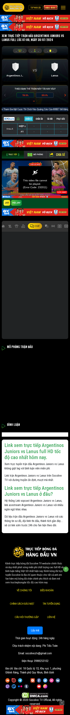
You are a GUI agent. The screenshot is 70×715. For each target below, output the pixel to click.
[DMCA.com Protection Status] (35, 695)
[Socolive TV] (13, 7)
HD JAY (16, 202)
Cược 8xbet (50, 7)
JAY (7, 202)
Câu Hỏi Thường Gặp (27, 617)
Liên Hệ (51, 617)
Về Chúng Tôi (24, 590)
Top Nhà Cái (35, 7)
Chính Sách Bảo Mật (22, 603)
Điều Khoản (46, 590)
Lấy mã (35, 630)
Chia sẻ (60, 154)
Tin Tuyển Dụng (51, 603)
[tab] (13, 155)
